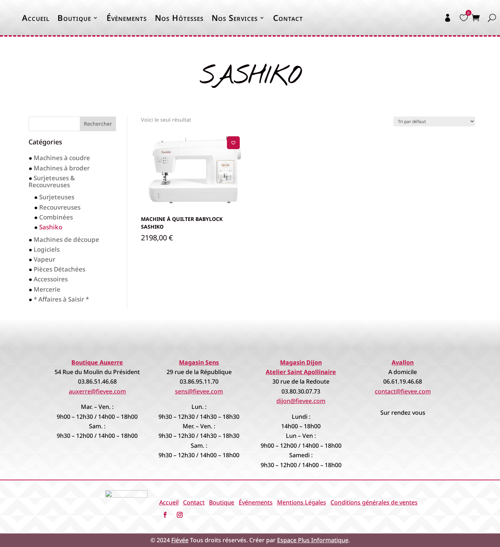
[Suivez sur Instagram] (180, 515)
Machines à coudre (62, 158)
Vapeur (44, 259)
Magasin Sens (199, 362)
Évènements (127, 17)
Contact (288, 17)
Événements (256, 502)
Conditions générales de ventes (374, 502)
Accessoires (51, 279)
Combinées (56, 217)
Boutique (74, 17)
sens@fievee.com (199, 391)
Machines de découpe (66, 239)
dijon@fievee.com (300, 401)
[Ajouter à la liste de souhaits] (233, 142)
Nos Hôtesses (179, 17)
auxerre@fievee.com (97, 391)
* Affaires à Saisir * (61, 299)
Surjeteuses (56, 197)
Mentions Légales (301, 502)
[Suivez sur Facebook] (165, 515)
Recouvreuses (60, 207)
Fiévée (180, 540)
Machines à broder (62, 168)
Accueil (35, 17)
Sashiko (50, 227)
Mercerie (47, 289)
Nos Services (235, 17)
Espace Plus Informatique (312, 540)
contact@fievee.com (403, 391)
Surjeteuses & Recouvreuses (52, 181)
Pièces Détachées (59, 269)
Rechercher (98, 123)
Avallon (403, 362)
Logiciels (47, 249)
